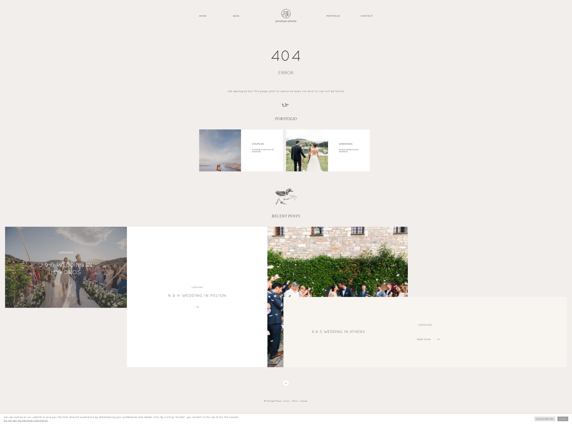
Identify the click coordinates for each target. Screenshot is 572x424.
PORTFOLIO (333, 16)
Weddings (346, 144)
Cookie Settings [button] (544, 419)
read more (197, 306)
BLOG (236, 16)
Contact (367, 16)
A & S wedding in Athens (338, 331)
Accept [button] (562, 419)
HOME (203, 16)
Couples (258, 144)
